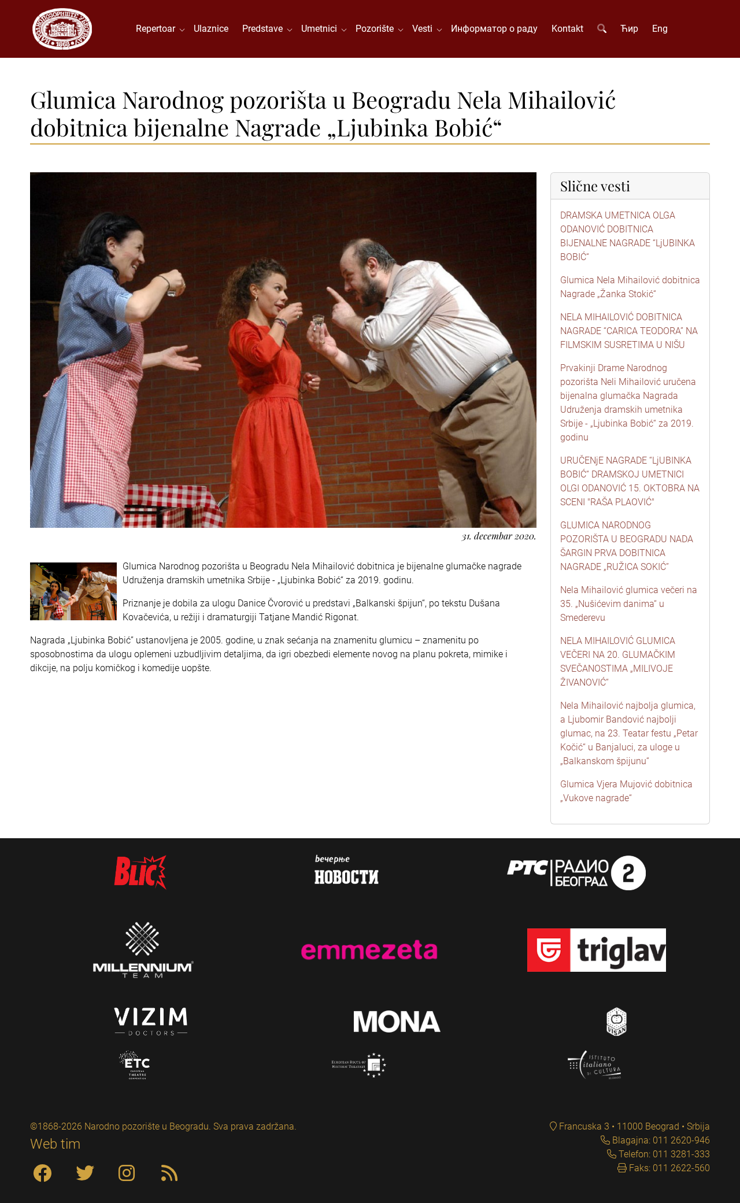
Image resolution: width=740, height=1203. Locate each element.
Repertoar (158, 28)
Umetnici (321, 28)
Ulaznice (211, 28)
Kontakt (567, 28)
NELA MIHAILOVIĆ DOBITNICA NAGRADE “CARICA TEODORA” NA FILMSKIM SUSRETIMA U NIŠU (629, 331)
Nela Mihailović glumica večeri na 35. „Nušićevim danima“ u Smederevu (628, 603)
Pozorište (377, 28)
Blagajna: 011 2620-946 (660, 1140)
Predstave (264, 28)
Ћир (629, 28)
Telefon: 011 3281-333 (663, 1154)
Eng (660, 28)
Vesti (424, 28)
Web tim (55, 1144)
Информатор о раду (494, 28)
